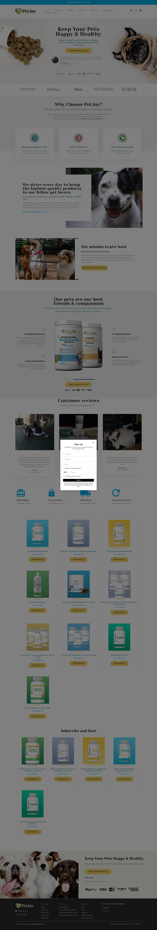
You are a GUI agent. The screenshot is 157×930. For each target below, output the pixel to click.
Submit (79, 480)
